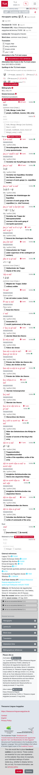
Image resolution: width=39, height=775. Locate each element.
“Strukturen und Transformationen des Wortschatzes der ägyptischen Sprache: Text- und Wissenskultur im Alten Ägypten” (18, 738)
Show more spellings (11, 84)
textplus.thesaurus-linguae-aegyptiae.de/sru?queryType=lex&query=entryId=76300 (17, 582)
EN (27, 9)
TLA (4, 3)
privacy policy (13, 767)
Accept (19, 771)
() (14, 601)
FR (34, 9)
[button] (35, 12)
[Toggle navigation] (35, 4)
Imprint (3, 718)
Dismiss (29, 771)
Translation (7, 638)
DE (31, 9)
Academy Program (27, 746)
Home (4, 9)
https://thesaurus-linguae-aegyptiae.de (15, 711)
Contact (4, 716)
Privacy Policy (6, 721)
